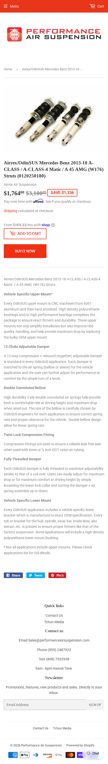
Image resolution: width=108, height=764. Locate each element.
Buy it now (25, 251)
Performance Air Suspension (41, 745)
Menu (14, 6)
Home (8, 69)
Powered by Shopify (80, 745)
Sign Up (95, 705)
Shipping (10, 211)
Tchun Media (54, 622)
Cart (100, 6)
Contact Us (54, 615)
